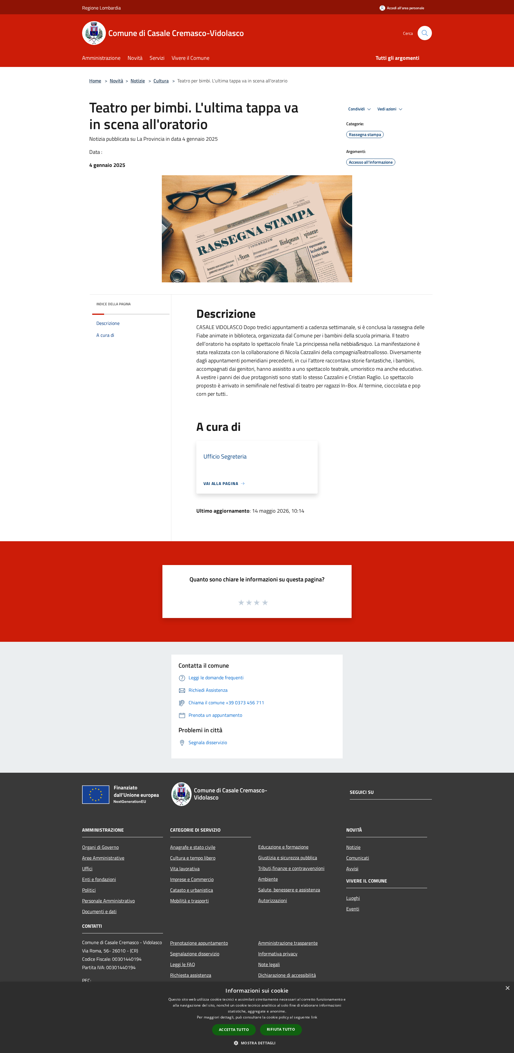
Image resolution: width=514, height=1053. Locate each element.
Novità (116, 80)
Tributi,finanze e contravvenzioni (291, 868)
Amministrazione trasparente (288, 942)
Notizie (138, 80)
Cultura (161, 80)
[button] (256, 1043)
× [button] (507, 988)
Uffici (87, 868)
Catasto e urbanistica (191, 890)
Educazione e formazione (283, 846)
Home (95, 80)
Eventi (352, 908)
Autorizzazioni (272, 900)
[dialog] (257, 1017)
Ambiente (268, 879)
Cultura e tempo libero (192, 857)
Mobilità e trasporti (189, 900)
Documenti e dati (99, 911)
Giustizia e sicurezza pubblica (287, 857)
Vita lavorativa (185, 868)
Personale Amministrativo (108, 900)
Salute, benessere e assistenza (289, 889)
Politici (89, 890)
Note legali (269, 964)
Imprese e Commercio (192, 879)
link (314, 1017)
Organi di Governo (100, 847)
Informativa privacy (277, 953)
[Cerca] (425, 33)
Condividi (357, 109)
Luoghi (353, 898)
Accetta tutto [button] (234, 1029)
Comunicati (357, 857)
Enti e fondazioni (99, 879)
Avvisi (352, 868)
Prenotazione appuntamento (199, 942)
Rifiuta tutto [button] (281, 1029)
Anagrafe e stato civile (192, 847)
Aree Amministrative (103, 857)
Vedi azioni (387, 109)
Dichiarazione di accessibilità (287, 975)
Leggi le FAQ (182, 964)
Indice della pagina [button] (113, 304)
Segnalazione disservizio (194, 953)
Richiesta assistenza (190, 975)
